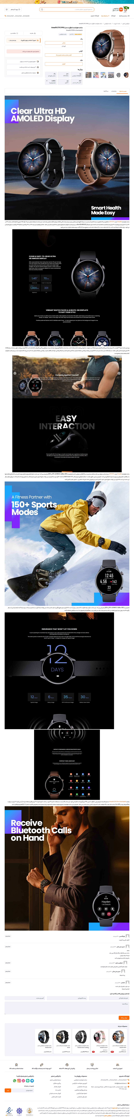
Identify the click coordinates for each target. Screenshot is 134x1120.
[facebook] (32, 1081)
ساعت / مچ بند (116, 24)
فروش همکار (57, 1087)
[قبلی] (129, 1041)
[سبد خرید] (7, 9)
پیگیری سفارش (57, 1083)
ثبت (8, 1091)
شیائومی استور (126, 24)
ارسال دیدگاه (124, 1018)
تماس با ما (58, 1090)
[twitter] (23, 1081)
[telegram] (19, 1081)
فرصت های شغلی (56, 1097)
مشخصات (113, 91)
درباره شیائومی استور (55, 1080)
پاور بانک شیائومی (82, 1087)
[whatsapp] (14, 1081)
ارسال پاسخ (8, 936)
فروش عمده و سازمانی (55, 1093)
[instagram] (28, 1081)
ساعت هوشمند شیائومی (80, 1080)
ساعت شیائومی (107, 24)
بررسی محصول (122, 91)
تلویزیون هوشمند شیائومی (79, 1083)
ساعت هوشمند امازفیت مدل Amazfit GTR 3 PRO (90, 24)
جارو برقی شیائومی (82, 1097)
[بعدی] (4, 1041)
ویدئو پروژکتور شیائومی (81, 1090)
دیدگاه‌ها (106, 91)
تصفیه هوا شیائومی (81, 1093)
